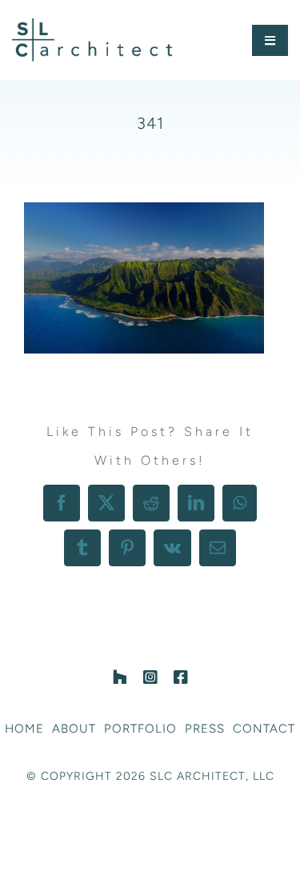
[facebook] (181, 677)
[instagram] (150, 677)
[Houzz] (120, 677)
